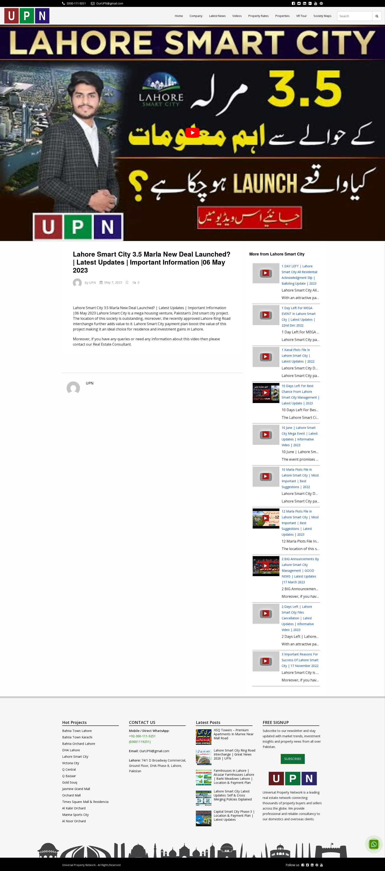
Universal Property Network (79, 865)
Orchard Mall (71, 795)
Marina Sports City (75, 814)
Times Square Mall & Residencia (85, 802)
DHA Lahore (71, 750)
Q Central (69, 769)
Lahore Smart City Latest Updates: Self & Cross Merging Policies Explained (233, 795)
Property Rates (258, 16)
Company (196, 16)
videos (237, 16)
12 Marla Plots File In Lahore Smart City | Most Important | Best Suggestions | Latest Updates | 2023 (300, 523)
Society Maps (322, 16)
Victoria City (70, 763)
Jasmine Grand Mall (76, 789)
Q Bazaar (69, 776)
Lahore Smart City (75, 756)
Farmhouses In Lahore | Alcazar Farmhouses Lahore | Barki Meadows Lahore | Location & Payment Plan (234, 777)
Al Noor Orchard (74, 821)
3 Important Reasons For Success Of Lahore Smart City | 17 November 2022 (300, 660)
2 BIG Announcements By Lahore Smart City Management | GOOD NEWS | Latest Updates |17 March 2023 (300, 570)
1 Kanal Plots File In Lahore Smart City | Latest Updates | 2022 (298, 355)
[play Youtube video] (192, 133)
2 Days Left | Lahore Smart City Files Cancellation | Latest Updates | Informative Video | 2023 (298, 618)
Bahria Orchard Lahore (78, 743)
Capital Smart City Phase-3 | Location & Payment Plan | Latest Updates (234, 816)
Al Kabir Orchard (74, 808)
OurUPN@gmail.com (154, 751)
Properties (282, 16)
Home (179, 16)
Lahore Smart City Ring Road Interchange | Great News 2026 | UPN (234, 754)
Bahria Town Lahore (77, 731)
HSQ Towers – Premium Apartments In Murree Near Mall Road (234, 734)
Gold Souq (69, 782)
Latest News (217, 16)
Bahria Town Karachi (77, 737)
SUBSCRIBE (292, 759)
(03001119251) (140, 741)
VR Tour (301, 16)
